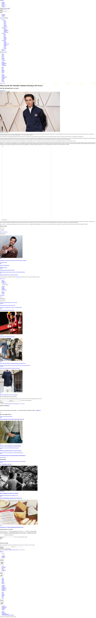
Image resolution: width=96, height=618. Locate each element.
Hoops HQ (4, 6)
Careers (3, 612)
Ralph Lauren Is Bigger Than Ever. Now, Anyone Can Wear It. (9, 394)
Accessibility (4, 613)
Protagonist (4, 570)
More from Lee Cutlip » (4, 231)
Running (5, 31)
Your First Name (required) (13, 532)
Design (5, 38)
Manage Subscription (5, 614)
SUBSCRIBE (2, 295)
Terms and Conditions (8, 403)
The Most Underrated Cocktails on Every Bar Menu (7, 336)
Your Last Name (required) (13, 533)
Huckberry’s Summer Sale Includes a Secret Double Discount (10, 445)
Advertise (3, 608)
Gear (5, 24)
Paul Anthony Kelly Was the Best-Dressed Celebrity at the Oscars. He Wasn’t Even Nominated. (13, 260)
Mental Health (6, 30)
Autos (3, 59)
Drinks (5, 21)
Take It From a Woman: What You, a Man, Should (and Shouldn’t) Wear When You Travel (12, 363)
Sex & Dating (6, 32)
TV (4, 35)
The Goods (4, 4)
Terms (3, 609)
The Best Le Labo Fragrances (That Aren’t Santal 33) (7, 305)
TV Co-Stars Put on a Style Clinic (5, 464)
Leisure (3, 2)
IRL (2, 568)
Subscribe (5, 8)
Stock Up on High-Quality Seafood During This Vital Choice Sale (11, 498)
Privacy (3, 611)
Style (5, 20)
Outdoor (5, 44)
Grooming (5, 26)
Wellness (3, 27)
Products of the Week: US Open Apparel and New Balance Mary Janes (12, 419)
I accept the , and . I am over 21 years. (13, 403)
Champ (3, 569)
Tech (5, 46)
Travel (5, 23)
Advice (3, 590)
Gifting (5, 48)
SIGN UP (1, 547)
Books (5, 36)
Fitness (5, 28)
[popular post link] (8, 302)
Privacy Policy (16, 403)
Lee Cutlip (2, 90)
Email (10, 400)
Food (5, 22)
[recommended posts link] (6, 416)
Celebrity (1, 462)
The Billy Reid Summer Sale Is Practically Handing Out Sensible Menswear (13, 455)
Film (0, 263)
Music (5, 34)
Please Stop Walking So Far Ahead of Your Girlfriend (9, 493)
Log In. (7, 284)
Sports (5, 39)
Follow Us (1, 8)
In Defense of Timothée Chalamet (4, 265)
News (1, 308)
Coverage (3, 567)
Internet (5, 37)
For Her (5, 45)
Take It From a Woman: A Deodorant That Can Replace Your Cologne (10, 368)
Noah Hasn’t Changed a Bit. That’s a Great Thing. (7, 310)
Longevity (5, 29)
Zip (10, 401)
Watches (5, 25)
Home (5, 43)
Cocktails (1, 334)
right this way (38, 410)
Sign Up (1, 402)
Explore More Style (3, 457)
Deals (3, 5)
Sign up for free (18, 276)
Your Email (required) (12, 531)
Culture (3, 3)
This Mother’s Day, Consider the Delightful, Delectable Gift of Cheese (11, 527)
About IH (3, 606)
